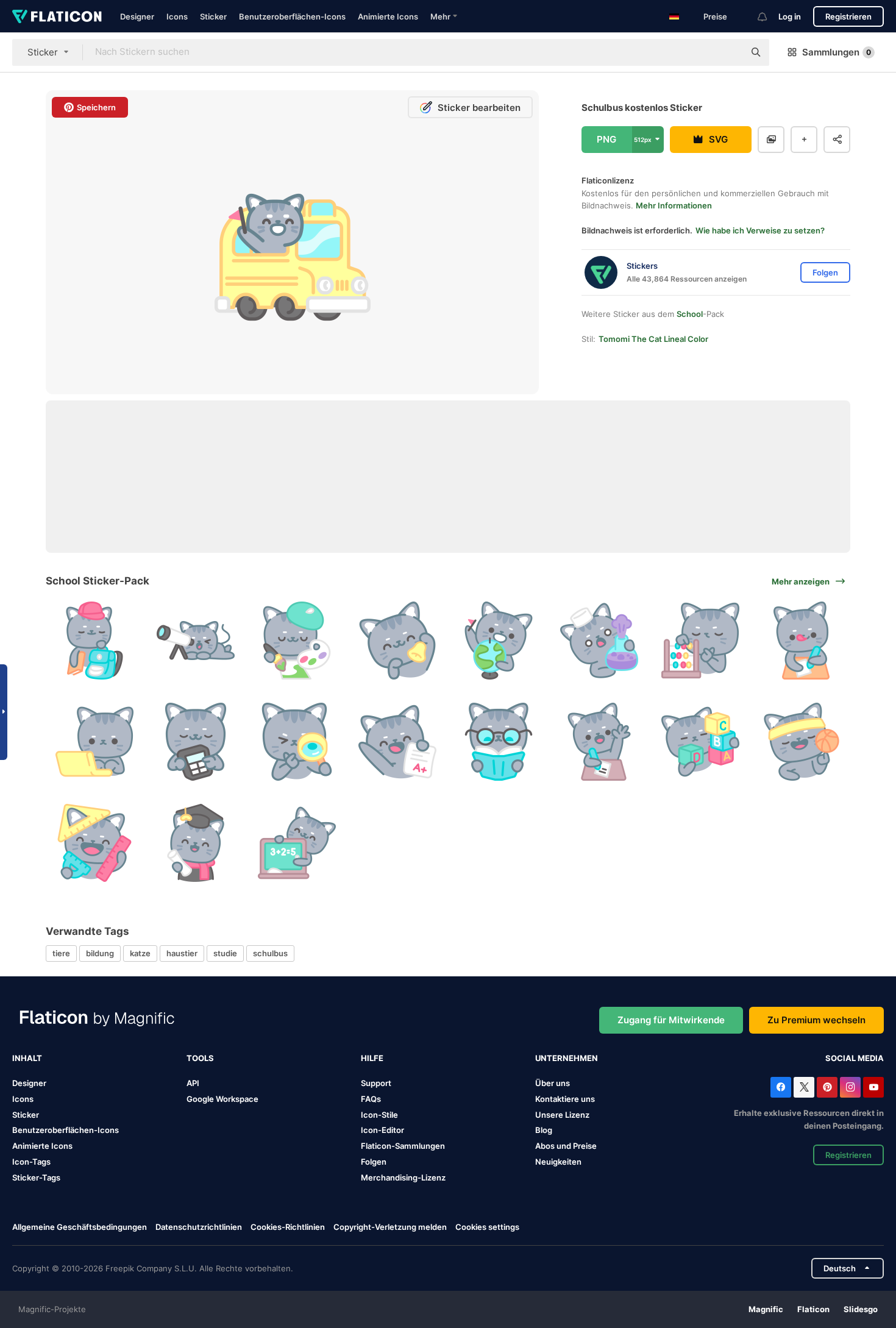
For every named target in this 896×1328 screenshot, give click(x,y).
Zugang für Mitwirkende (671, 1020)
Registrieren (848, 16)
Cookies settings (487, 1227)
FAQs (371, 1099)
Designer (137, 16)
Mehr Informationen (674, 205)
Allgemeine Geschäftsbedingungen (79, 1227)
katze (140, 953)
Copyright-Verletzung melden (390, 1227)
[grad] (397, 742)
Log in (789, 16)
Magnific (765, 1309)
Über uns (552, 1083)
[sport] (801, 742)
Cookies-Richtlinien (288, 1227)
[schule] (94, 640)
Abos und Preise (566, 1146)
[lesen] (498, 742)
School (690, 314)
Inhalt (27, 1058)
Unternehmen (566, 1058)
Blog (543, 1130)
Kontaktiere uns (565, 1099)
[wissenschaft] (599, 640)
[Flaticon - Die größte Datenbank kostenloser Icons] (57, 16)
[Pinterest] (827, 1087)
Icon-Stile (379, 1115)
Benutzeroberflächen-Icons (292, 16)
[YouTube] (873, 1087)
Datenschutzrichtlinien (198, 1227)
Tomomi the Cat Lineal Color (653, 339)
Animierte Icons (388, 16)
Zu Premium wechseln (816, 1020)
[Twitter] (804, 1087)
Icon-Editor (382, 1130)
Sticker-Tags (36, 1177)
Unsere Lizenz (562, 1115)
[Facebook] (780, 1087)
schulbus (270, 953)
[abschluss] (196, 842)
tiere (61, 953)
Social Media (854, 1058)
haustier (181, 953)
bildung (100, 953)
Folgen (373, 1161)
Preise (715, 16)
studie (225, 953)
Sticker (213, 16)
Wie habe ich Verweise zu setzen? (760, 230)
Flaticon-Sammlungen (403, 1146)
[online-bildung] (94, 742)
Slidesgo (861, 1309)
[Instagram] (850, 1087)
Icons (177, 16)
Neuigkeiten (558, 1161)
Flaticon (813, 1309)
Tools (200, 1058)
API (193, 1083)
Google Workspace (222, 1099)
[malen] (296, 640)
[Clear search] (729, 52)
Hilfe (372, 1058)
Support (376, 1083)
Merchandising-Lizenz (403, 1177)
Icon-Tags (31, 1161)
